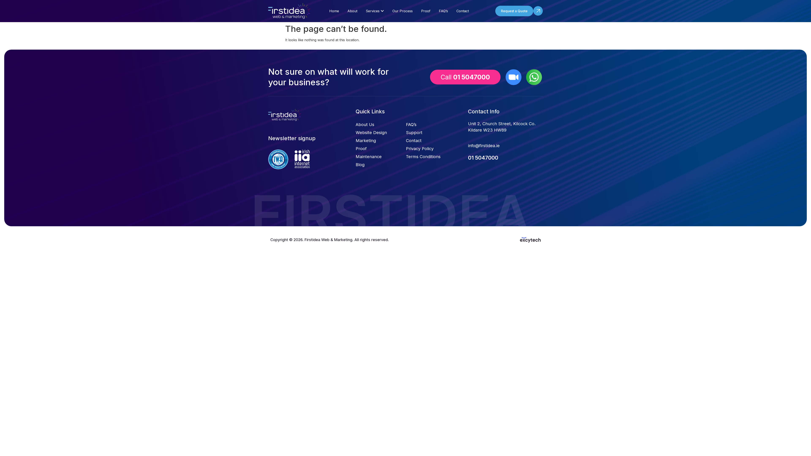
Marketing (366, 140)
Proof (361, 148)
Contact (414, 140)
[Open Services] (382, 11)
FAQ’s (411, 124)
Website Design (371, 132)
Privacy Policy (420, 148)
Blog (360, 164)
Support (414, 132)
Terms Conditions (423, 156)
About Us (365, 124)
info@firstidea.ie (484, 145)
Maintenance (369, 156)
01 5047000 (483, 158)
